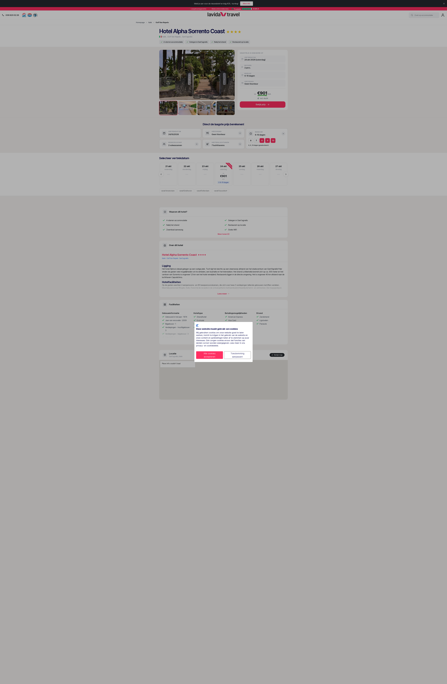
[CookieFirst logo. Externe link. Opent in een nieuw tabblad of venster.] (197, 325)
